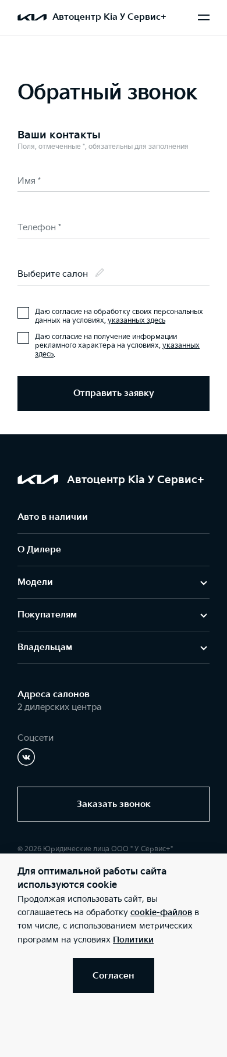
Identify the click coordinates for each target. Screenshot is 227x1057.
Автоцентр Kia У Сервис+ (109, 17)
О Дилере (39, 549)
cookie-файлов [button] (161, 912)
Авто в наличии (52, 517)
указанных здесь (136, 320)
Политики (133, 940)
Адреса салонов (53, 694)
